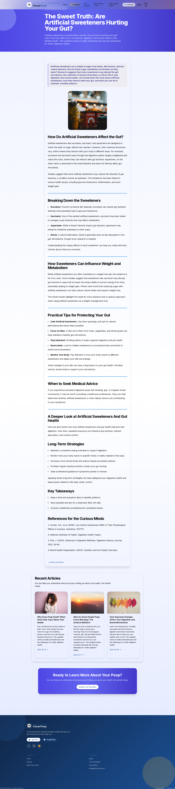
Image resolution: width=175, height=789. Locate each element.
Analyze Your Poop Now (87, 687)
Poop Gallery (93, 765)
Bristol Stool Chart (98, 4)
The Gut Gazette (94, 762)
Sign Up (146, 4)
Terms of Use (171, 788)
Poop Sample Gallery (113, 4)
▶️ (39, 746)
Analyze (29, 762)
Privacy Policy (160, 788)
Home (65, 4)
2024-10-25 (41, 649)
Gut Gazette (87, 4)
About (91, 759)
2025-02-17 (77, 655)
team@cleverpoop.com (97, 768)
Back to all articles (57, 562)
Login (139, 5)
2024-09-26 (114, 649)
